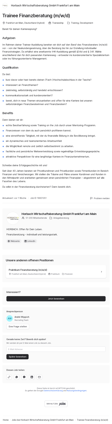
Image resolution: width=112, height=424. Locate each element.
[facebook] (24, 377)
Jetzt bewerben (56, 298)
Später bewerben (17, 356)
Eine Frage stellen (18, 326)
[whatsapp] (16, 377)
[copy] (9, 377)
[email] (39, 377)
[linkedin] (31, 377)
